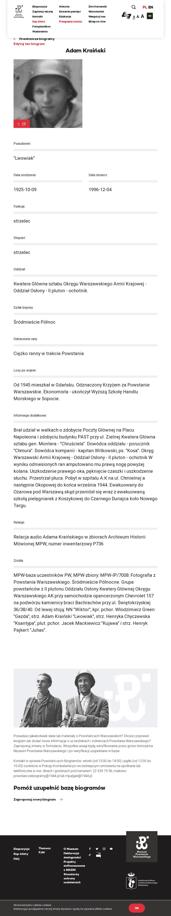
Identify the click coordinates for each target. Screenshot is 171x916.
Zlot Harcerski (97, 6)
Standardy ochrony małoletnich (72, 878)
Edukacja (65, 16)
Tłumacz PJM (45, 850)
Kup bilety (38, 21)
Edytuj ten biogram (29, 44)
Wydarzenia (39, 31)
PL (145, 7)
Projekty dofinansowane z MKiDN (74, 866)
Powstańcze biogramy (37, 39)
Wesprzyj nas (97, 16)
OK (137, 908)
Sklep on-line (97, 21)
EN (150, 7)
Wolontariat (96, 11)
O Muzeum (71, 849)
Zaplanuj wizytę (42, 11)
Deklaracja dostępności (72, 855)
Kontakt (37, 16)
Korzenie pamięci (70, 11)
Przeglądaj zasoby (70, 21)
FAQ (16, 859)
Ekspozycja (39, 6)
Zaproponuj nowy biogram (35, 799)
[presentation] (3, 415)
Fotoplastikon (41, 26)
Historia (64, 6)
